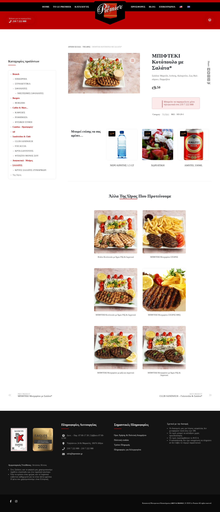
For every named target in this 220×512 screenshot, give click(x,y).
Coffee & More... (20, 108)
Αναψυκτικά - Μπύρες (23, 160)
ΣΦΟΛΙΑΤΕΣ (21, 88)
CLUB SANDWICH (24, 141)
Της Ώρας (86, 47)
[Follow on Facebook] (10, 501)
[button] (132, 60)
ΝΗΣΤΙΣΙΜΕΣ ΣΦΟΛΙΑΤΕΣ (30, 93)
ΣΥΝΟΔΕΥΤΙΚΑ (22, 84)
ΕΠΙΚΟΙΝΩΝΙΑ (167, 7)
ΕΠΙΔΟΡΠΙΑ (21, 79)
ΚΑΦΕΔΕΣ (20, 112)
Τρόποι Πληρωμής (122, 445)
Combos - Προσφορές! (23, 127)
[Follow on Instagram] (16, 501)
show (209, 20)
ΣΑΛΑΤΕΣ (17, 165)
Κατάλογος (82, 7)
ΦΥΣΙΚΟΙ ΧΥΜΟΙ (23, 122)
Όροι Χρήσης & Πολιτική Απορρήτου (130, 435)
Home (45, 7)
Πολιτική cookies (121, 440)
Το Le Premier (62, 7)
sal (14, 132)
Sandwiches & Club (22, 136)
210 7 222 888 (19, 21)
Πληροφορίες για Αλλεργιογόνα (127, 450)
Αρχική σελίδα (74, 47)
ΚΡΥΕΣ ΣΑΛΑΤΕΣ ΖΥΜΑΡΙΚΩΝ (30, 170)
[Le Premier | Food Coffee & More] (110, 11)
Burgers (16, 98)
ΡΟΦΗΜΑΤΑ (21, 117)
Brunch (16, 74)
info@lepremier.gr (75, 454)
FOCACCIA (20, 146)
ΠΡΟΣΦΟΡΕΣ (138, 7)
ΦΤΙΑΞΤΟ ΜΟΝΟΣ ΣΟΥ (26, 156)
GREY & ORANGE (177, 503)
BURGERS (20, 103)
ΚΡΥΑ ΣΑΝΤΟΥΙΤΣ (24, 151)
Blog (152, 7)
